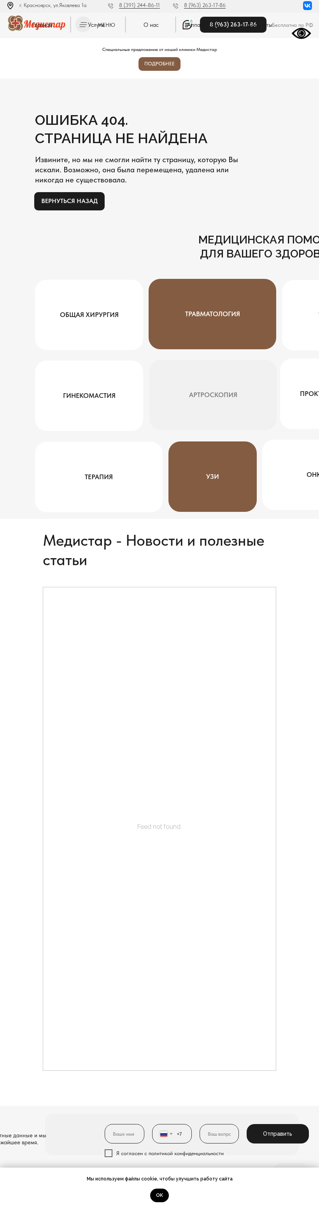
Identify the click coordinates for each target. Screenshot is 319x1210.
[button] (89, 396)
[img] (307, 5)
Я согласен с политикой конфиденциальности (170, 1153)
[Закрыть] (310, 44)
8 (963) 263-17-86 (205, 5)
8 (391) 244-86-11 (139, 5)
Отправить (277, 1134)
